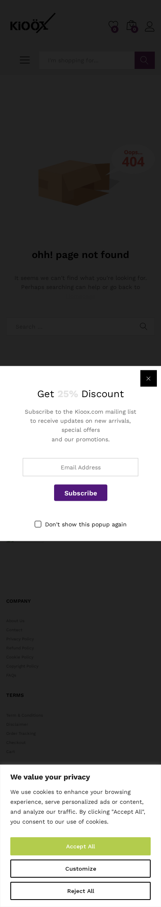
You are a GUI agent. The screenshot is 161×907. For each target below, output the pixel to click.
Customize (80, 868)
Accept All (80, 846)
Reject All (80, 891)
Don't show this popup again (86, 524)
